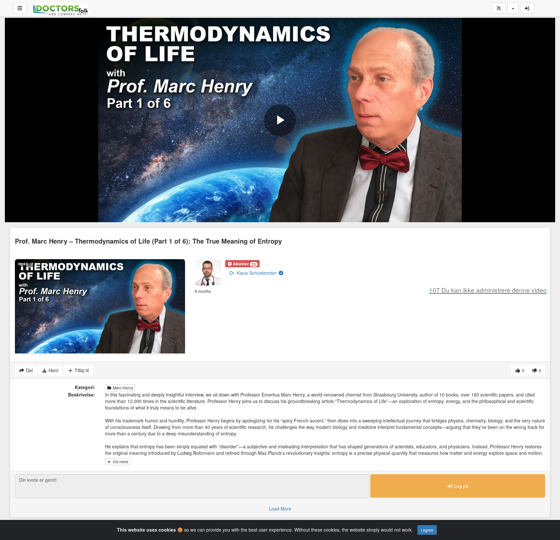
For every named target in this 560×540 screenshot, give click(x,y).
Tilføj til (81, 370)
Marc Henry (122, 387)
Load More (280, 508)
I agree (427, 530)
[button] (242, 263)
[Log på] (527, 8)
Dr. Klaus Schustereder (253, 273)
